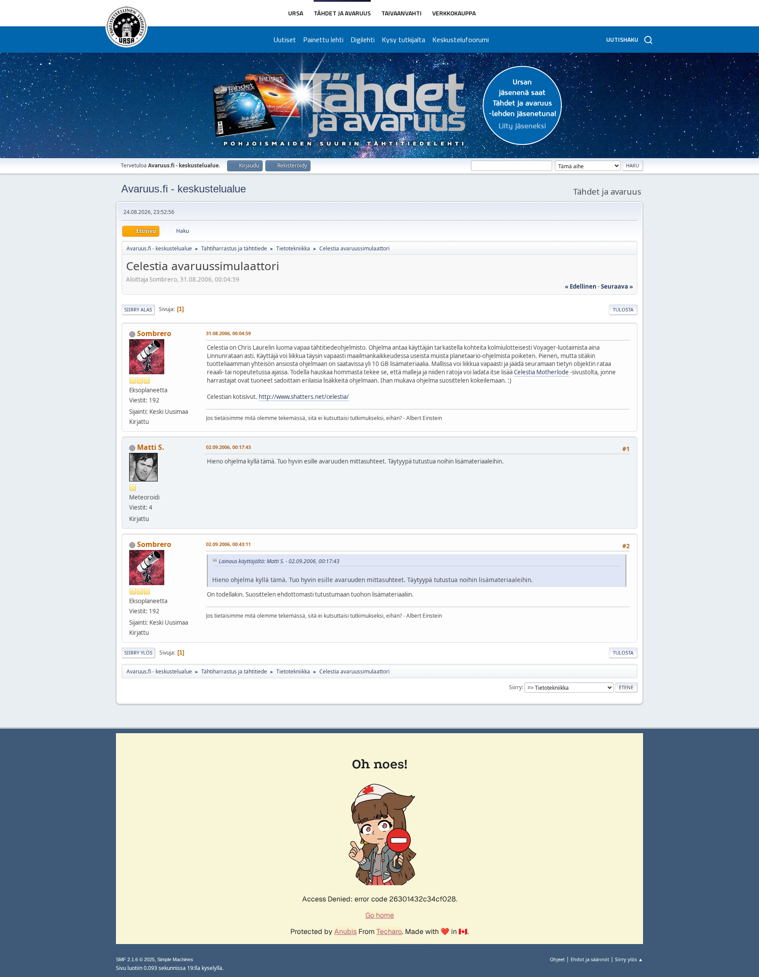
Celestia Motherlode (541, 372)
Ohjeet (557, 959)
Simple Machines (175, 959)
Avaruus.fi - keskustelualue (183, 189)
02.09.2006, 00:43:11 (228, 544)
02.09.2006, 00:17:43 (228, 447)
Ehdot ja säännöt (590, 959)
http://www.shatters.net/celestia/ (304, 397)
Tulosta (623, 309)
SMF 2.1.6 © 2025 (135, 959)
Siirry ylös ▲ (629, 959)
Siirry (515, 687)
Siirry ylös (138, 652)
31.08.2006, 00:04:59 (228, 333)
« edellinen (580, 286)
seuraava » (617, 286)
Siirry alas (138, 309)
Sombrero (154, 333)
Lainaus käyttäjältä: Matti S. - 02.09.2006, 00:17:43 (279, 561)
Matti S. (150, 447)
